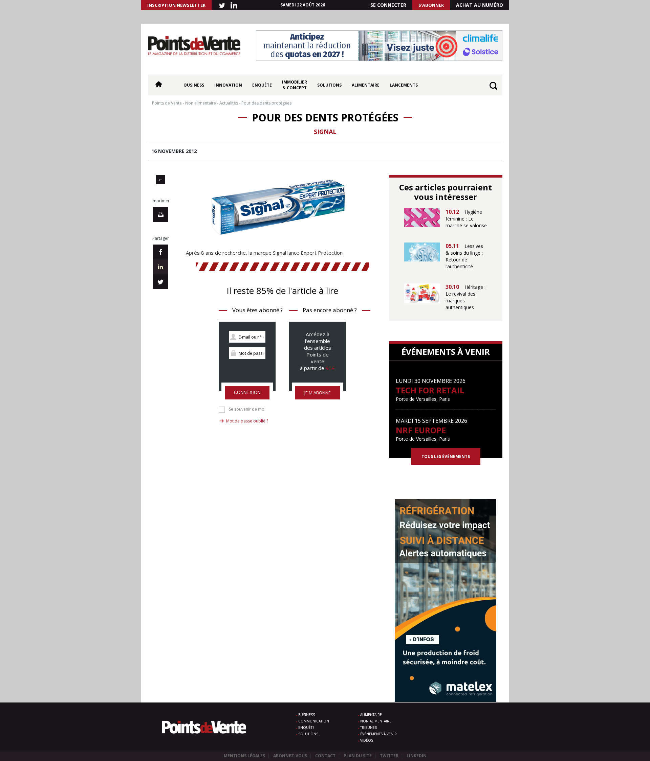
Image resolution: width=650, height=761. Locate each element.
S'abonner (431, 5)
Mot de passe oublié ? (247, 421)
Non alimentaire (375, 721)
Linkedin (417, 756)
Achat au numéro (479, 5)
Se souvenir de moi (247, 409)
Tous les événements (445, 456)
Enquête (262, 85)
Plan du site (358, 756)
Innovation (228, 85)
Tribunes (368, 727)
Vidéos (366, 740)
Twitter (389, 756)
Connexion (247, 392)
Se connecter (388, 5)
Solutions (329, 85)
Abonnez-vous (290, 756)
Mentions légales (244, 756)
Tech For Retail (430, 390)
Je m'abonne (317, 393)
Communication (313, 721)
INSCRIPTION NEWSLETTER (176, 5)
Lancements (404, 85)
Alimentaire (366, 85)
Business (194, 85)
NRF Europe (421, 430)
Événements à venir (378, 734)
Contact (325, 756)
